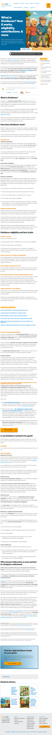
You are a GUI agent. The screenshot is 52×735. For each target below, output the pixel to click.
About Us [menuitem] (16, 720)
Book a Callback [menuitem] (42, 720)
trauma (26, 409)
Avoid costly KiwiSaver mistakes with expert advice (14, 310)
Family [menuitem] (26, 3)
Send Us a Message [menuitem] (43, 718)
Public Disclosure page (30, 629)
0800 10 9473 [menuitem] (42, 721)
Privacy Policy (33, 731)
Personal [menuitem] (22, 3)
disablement (20, 409)
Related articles (44, 84)
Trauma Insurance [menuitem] (31, 721)
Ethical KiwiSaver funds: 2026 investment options (14, 315)
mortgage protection (16, 410)
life (15, 409)
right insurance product (11, 77)
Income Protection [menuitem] (31, 723)
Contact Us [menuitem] (32, 7)
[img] (37, 53)
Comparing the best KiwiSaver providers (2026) (13, 313)
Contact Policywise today (29, 82)
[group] (26, 53)
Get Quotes (48, 5)
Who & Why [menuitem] (16, 3)
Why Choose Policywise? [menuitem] (19, 718)
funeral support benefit (28, 405)
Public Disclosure (26, 731)
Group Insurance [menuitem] (30, 728)
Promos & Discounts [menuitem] (18, 7)
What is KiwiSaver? (45, 60)
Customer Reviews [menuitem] (18, 721)
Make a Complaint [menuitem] (43, 723)
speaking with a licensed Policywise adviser (23, 625)
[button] (10, 54)
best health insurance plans (12, 402)
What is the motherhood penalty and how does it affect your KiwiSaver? (17, 322)
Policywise (3, 75)
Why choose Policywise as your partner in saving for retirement (46, 76)
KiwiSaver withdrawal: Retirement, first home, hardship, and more (18, 325)
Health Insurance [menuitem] (30, 718)
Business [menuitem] (31, 3)
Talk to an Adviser (8, 430)
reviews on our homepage (15, 610)
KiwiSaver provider (5, 114)
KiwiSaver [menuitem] (37, 3)
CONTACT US (42, 716)
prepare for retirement (13, 60)
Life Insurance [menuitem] (30, 720)
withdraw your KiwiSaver (27, 70)
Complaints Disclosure (42, 731)
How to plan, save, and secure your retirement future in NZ (16, 318)
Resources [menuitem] (26, 7)
